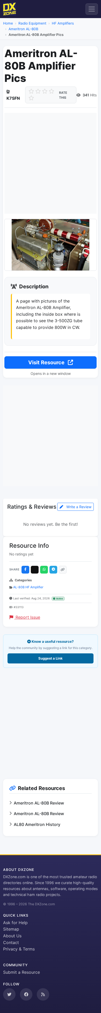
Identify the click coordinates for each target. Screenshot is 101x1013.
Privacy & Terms (19, 949)
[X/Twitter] (35, 570)
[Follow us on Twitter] (9, 994)
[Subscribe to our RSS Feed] (43, 994)
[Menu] (91, 9)
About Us (12, 935)
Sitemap (11, 929)
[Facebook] (25, 570)
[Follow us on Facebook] (26, 994)
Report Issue (27, 617)
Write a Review (78, 507)
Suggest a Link (50, 658)
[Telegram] (53, 570)
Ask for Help (15, 922)
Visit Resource (47, 362)
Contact (11, 942)
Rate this (63, 95)
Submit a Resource (21, 972)
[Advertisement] (50, 163)
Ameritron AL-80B (23, 29)
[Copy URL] (63, 570)
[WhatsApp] (44, 570)
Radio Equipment (32, 23)
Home (8, 23)
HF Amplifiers (63, 23)
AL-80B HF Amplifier (28, 587)
